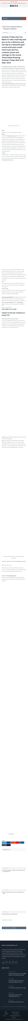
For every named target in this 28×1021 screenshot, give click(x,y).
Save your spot (12, 575)
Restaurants (16, 1014)
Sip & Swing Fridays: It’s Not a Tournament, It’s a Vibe (15, 995)
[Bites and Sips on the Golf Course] (14, 904)
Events (14, 1017)
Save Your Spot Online (7, 297)
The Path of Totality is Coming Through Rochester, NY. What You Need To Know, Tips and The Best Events (14, 3)
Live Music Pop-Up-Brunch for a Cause (17, 987)
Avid (3, 440)
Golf (25, 32)
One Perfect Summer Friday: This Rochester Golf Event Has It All (16, 981)
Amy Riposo (5, 32)
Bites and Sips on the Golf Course (10, 914)
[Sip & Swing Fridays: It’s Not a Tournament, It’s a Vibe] (14, 883)
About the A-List (15, 1012)
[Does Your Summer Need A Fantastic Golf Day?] (14, 24)
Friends (6, 1014)
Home (5, 1012)
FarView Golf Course (11, 135)
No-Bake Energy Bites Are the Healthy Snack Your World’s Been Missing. (17, 974)
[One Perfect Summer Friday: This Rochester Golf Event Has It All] (14, 861)
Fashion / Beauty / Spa (15, 1015)
